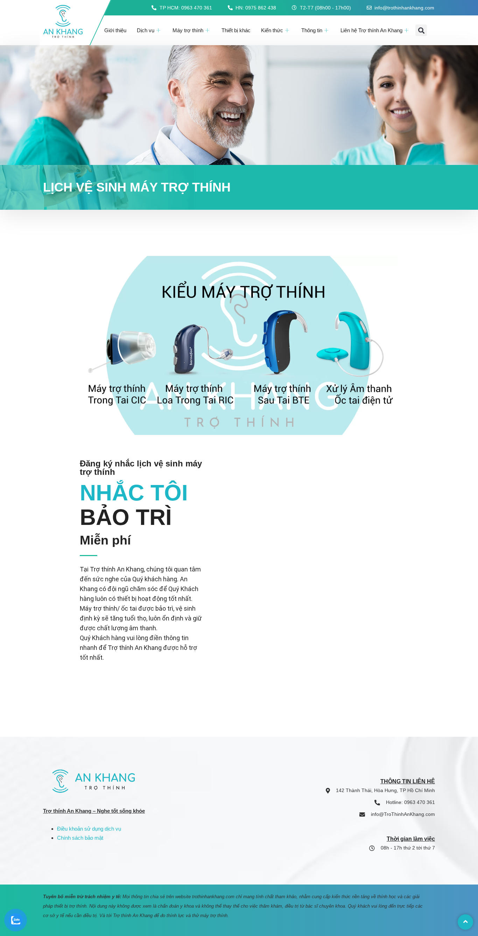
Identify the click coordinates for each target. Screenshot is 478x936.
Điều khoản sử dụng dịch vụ (89, 829)
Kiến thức (272, 30)
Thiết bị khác (236, 30)
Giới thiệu (115, 30)
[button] (421, 30)
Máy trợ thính (188, 30)
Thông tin (311, 30)
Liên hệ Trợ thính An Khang (371, 30)
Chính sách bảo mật (80, 838)
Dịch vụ (145, 30)
